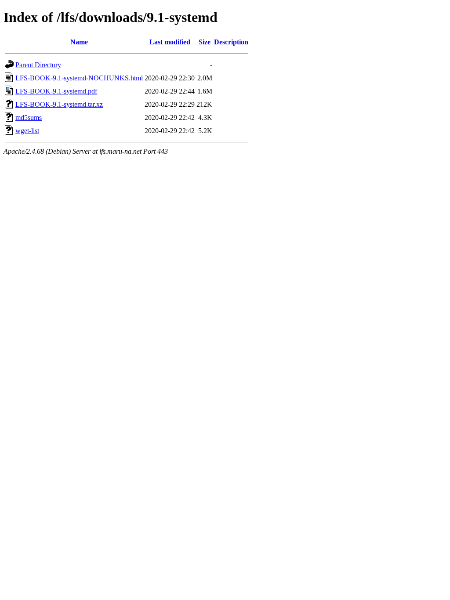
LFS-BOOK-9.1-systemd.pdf (56, 91)
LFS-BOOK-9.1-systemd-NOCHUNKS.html (79, 78)
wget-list (27, 130)
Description (231, 42)
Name (79, 42)
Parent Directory (38, 65)
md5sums (28, 117)
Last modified (169, 42)
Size (204, 42)
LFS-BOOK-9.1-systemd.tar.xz (59, 104)
